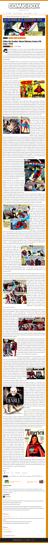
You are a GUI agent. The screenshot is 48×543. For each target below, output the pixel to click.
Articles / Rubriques (28, 13)
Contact (35, 13)
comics (9, 476)
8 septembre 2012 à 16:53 (6, 498)
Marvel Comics (22, 476)
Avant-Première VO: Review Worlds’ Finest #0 (32, 482)
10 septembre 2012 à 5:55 (6, 529)
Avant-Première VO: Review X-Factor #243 (15, 482)
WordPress (24, 540)
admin (6, 514)
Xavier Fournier (18, 46)
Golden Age (14, 476)
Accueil (4, 16)
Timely (7, 477)
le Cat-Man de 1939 (32, 415)
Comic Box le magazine (17, 13)
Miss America (28, 476)
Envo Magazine (32, 540)
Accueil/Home (8, 13)
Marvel (18, 476)
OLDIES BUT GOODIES (36, 476)
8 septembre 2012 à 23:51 (6, 516)
